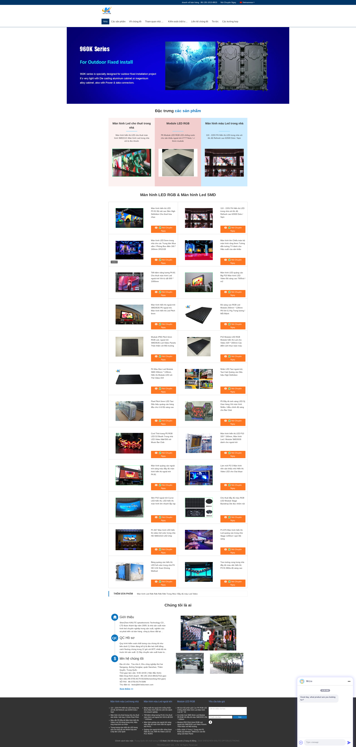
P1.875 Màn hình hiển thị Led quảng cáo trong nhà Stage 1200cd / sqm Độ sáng (231, 534)
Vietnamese (248, 2)
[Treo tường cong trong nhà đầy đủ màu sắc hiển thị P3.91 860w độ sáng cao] (198, 572)
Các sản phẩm (118, 21)
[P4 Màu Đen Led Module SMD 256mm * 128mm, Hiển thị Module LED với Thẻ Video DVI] (129, 379)
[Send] (349, 742)
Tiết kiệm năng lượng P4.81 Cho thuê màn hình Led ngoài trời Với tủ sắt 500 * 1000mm (163, 276)
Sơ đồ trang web (175, 741)
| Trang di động (189, 741)
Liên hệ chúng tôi (199, 21)
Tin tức (215, 21)
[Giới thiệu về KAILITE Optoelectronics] (208, 633)
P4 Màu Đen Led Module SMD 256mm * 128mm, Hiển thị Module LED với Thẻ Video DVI (162, 373)
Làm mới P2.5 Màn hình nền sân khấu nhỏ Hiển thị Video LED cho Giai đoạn (231, 469)
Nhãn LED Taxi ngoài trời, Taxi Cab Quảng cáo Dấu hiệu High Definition (231, 372)
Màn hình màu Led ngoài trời (158, 701)
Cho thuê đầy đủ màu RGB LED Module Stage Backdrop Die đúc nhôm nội (232, 501)
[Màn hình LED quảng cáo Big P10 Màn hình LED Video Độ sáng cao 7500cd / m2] (198, 282)
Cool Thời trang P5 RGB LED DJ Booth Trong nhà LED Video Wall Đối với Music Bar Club (162, 437)
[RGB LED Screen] (178, 65)
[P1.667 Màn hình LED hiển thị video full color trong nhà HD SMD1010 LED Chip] (129, 540)
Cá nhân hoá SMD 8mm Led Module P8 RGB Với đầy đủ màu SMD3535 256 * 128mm (192, 717)
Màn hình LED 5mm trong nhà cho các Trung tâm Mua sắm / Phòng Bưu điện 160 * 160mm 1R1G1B (163, 244)
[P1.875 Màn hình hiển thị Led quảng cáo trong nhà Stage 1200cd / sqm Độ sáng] (198, 540)
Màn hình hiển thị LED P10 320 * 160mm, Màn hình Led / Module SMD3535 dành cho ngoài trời (232, 437)
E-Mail (163, 741)
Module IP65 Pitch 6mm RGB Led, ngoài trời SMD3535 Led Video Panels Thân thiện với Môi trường (163, 341)
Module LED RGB (186, 701)
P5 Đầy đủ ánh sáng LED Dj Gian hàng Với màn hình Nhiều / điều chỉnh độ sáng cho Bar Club (232, 405)
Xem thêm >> (126, 689)
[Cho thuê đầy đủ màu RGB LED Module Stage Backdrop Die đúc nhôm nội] (198, 507)
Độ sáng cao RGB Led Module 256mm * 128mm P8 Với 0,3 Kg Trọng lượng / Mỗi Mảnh (232, 309)
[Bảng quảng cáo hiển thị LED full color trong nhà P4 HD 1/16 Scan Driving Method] (129, 572)
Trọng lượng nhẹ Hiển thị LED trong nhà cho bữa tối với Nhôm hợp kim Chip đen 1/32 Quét (124, 730)
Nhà (105, 21)
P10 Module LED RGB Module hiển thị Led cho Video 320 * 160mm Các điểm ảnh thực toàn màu (231, 341)
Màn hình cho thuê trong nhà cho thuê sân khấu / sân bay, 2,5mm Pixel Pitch (125, 716)
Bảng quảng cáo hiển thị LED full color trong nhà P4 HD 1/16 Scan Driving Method (163, 566)
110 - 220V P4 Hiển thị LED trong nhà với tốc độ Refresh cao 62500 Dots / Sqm (232, 212)
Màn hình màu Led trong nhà (124, 701)
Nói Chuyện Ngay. (228, 2)
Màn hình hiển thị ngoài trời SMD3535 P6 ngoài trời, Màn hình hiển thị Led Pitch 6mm (163, 309)
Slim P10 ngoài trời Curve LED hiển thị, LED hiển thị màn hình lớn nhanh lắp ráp (163, 501)
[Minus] (349, 681)
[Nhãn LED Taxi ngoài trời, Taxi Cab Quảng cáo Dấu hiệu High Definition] (198, 379)
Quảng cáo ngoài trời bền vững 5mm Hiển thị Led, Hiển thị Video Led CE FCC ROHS (158, 732)
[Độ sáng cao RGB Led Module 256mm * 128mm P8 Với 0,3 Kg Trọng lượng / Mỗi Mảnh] (198, 314)
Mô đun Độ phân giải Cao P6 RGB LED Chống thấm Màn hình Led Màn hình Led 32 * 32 (192, 710)
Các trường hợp (230, 21)
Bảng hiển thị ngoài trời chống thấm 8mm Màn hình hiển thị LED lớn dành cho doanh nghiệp (158, 710)
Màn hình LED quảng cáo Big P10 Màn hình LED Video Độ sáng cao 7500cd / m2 (232, 276)
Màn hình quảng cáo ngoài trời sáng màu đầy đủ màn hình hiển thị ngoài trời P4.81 (163, 470)
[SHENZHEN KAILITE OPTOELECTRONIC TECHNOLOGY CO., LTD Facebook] (210, 722)
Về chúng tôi (135, 21)
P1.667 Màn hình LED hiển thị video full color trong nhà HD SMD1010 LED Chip (163, 533)
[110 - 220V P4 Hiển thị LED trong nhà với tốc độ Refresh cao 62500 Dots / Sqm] (198, 218)
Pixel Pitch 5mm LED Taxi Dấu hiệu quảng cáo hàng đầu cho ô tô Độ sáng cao (162, 404)
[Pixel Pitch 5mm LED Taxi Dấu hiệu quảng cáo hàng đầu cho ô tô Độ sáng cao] (129, 411)
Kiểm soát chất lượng (178, 21)
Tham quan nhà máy (155, 21)
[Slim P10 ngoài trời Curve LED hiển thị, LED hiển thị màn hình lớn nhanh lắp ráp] (129, 507)
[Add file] (301, 742)
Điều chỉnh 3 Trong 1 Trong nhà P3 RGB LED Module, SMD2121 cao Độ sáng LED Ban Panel (191, 732)
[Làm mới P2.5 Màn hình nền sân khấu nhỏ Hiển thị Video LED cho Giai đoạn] (198, 475)
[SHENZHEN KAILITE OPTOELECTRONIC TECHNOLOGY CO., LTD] (118, 10)
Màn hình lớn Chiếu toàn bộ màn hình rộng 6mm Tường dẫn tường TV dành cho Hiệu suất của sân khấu (232, 244)
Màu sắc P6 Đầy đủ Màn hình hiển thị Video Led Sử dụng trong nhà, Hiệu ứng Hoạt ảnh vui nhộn (125, 722)
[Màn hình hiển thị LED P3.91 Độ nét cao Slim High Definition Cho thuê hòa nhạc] (129, 218)
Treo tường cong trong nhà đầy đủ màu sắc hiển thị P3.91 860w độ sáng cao (232, 565)
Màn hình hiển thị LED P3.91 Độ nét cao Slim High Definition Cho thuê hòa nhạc (163, 212)
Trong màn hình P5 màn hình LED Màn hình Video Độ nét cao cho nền (168, 594)
